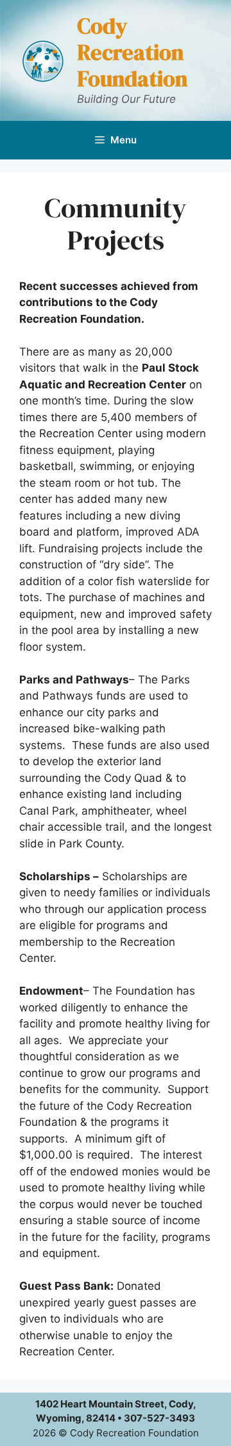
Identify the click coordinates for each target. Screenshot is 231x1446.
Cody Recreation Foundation (132, 52)
